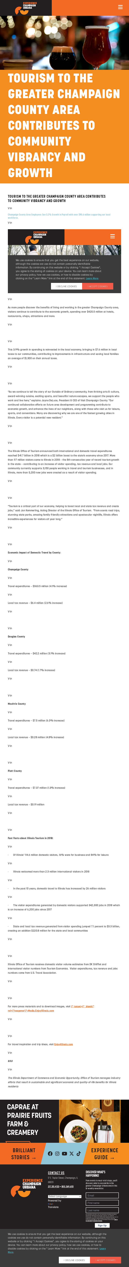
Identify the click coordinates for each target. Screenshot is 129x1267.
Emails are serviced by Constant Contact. (102, 1220)
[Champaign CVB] (26, 1188)
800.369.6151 (68, 1187)
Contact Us (56, 1173)
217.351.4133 (53, 1187)
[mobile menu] (120, 7)
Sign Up (102, 1225)
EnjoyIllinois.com (63, 1044)
